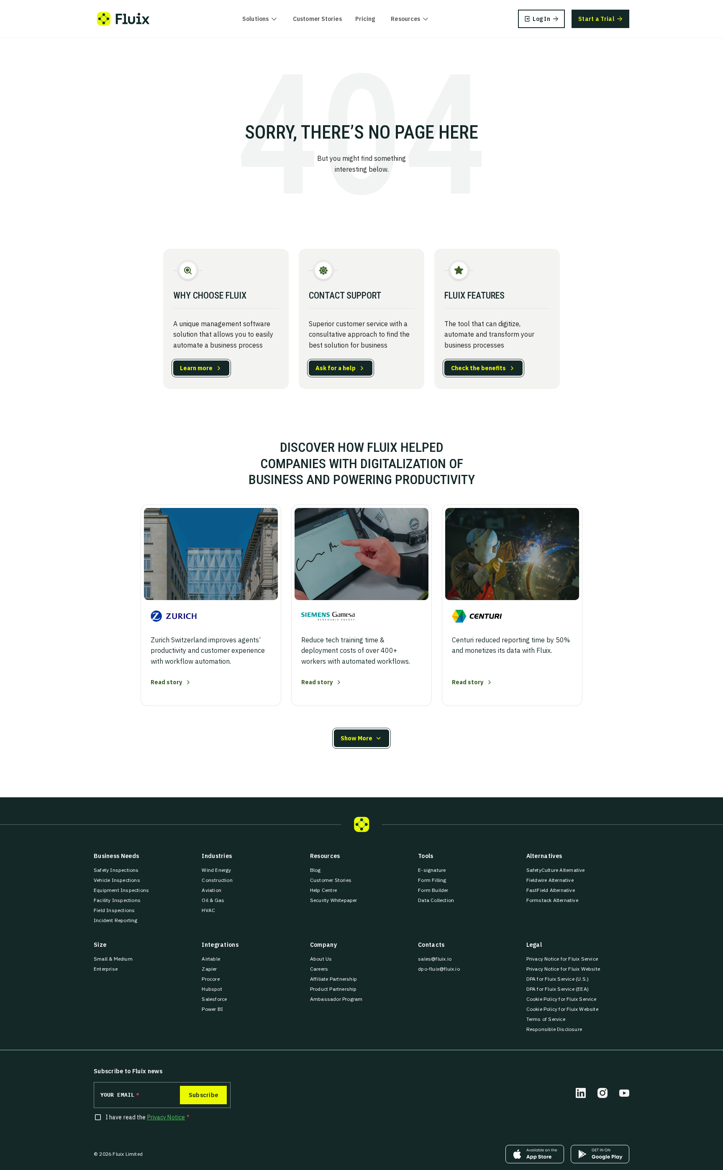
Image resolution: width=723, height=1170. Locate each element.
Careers (319, 969)
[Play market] (600, 1154)
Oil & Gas (213, 900)
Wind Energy (216, 870)
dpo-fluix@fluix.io (439, 969)
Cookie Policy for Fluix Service (561, 999)
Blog (315, 870)
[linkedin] (581, 1093)
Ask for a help (335, 368)
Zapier (209, 969)
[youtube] (624, 1093)
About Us (321, 959)
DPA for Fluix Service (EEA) (557, 989)
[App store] (534, 1154)
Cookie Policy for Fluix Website (562, 1009)
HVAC (208, 910)
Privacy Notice (166, 1117)
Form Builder (433, 890)
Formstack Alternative (552, 900)
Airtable (211, 959)
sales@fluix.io (434, 959)
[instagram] (602, 1093)
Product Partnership (333, 989)
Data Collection (436, 900)
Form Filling (432, 880)
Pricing (365, 19)
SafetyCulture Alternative (555, 870)
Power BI (212, 1009)
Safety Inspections (116, 870)
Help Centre (323, 890)
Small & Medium (113, 959)
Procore (210, 979)
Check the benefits (478, 368)
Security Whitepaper (333, 900)
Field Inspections (114, 910)
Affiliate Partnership (333, 979)
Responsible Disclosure (554, 1029)
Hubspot (212, 989)
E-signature (432, 870)
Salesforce (214, 999)
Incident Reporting (116, 920)
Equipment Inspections (121, 890)
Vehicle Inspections (117, 880)
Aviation (211, 890)
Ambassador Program (336, 999)
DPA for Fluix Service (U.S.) (557, 979)
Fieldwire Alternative (550, 880)
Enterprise (106, 969)
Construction (217, 880)
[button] (361, 738)
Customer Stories (317, 19)
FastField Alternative (550, 890)
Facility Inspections (117, 900)
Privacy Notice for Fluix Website (563, 969)
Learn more (196, 368)
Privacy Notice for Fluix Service (562, 959)
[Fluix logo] (123, 18)
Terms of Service (545, 1019)
